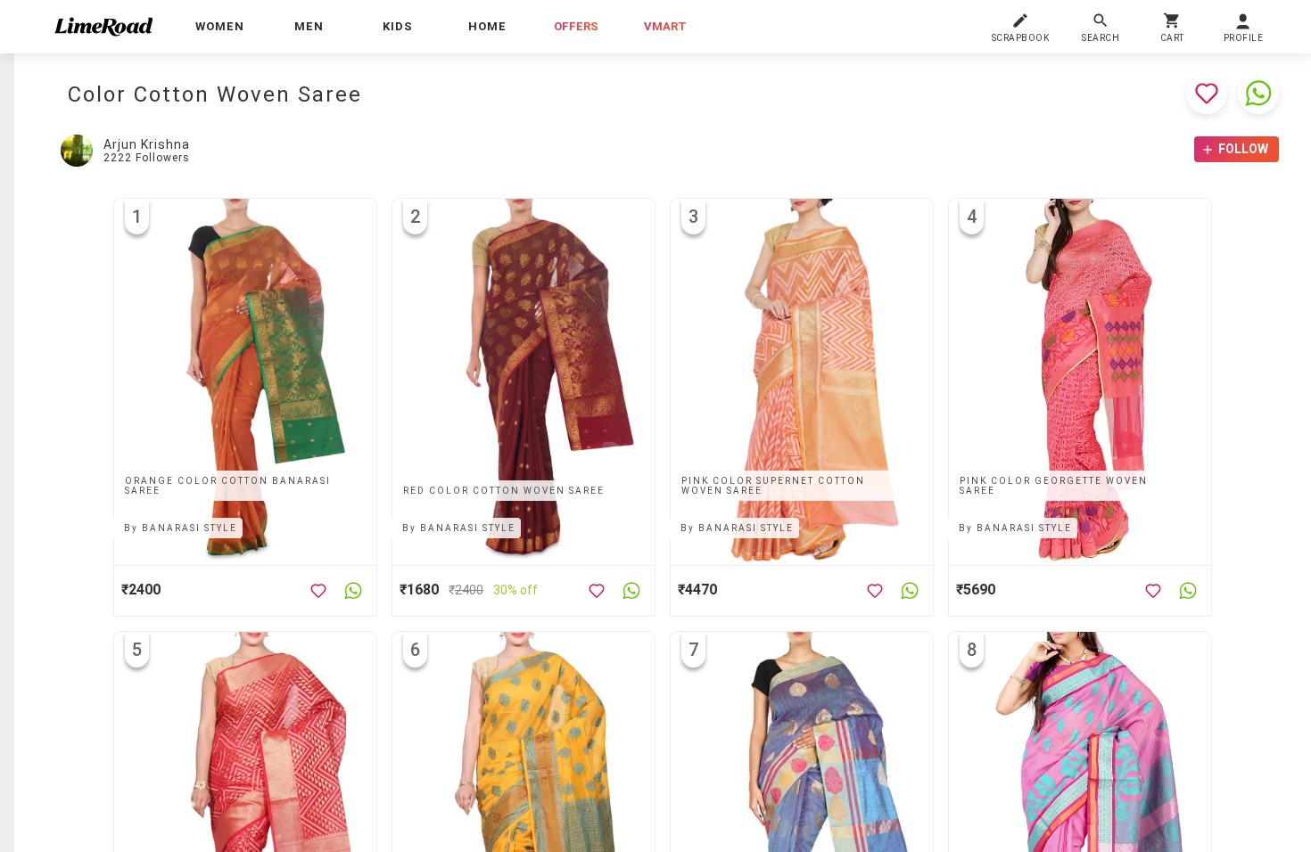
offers (576, 26)
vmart (665, 26)
